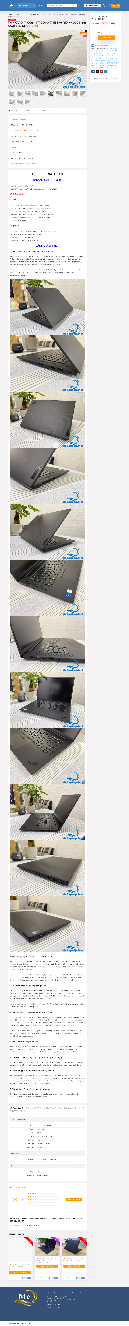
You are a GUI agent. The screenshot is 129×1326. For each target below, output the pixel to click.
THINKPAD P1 (106, 52)
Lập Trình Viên (95, 50)
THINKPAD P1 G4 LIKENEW (98, 57)
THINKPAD (105, 45)
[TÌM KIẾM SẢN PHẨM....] (79, 5)
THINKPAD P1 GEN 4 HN (105, 63)
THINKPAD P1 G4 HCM (111, 53)
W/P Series (98, 45)
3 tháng (104, 24)
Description (13, 110)
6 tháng (112, 24)
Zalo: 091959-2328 (53, 1307)
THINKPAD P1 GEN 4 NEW (110, 65)
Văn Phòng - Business (32, 14)
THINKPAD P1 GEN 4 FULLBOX (102, 62)
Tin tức (41, 5)
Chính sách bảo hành (72, 1299)
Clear (102, 28)
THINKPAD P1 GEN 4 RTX (98, 67)
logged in (23, 1225)
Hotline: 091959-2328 (54, 1304)
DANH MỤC (24, 5)
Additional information (29, 110)
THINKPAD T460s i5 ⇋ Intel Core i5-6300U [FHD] (19, 1266)
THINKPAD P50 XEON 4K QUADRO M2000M (73, 1259)
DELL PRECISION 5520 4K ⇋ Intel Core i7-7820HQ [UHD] (46, 1260)
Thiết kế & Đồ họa (109, 50)
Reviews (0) (45, 110)
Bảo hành (95, 23)
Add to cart (106, 38)
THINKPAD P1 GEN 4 (100, 60)
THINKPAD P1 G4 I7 (108, 55)
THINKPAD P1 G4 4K (99, 53)
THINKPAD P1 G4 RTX (101, 58)
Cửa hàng (68, 1297)
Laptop (18, 14)
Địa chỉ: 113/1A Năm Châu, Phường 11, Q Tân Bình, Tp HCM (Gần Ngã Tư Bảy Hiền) (55, 1299)
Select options (20, 1272)
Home (10, 14)
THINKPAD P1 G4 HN (97, 55)
